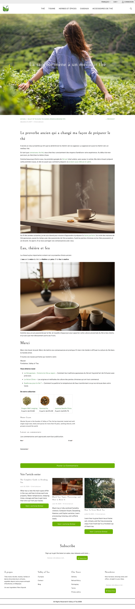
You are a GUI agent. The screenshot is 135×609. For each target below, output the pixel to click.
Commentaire (24, 449)
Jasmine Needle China (63, 408)
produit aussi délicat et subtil (80, 162)
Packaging (75, 584)
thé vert (65, 159)
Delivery (74, 577)
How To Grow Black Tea (94, 510)
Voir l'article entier (34, 506)
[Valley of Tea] (6, 9)
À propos (41, 577)
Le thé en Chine (30, 379)
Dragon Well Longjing (29, 408)
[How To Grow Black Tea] (99, 493)
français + (105, 2)
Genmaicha (43, 408)
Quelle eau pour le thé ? (33, 383)
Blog (39, 584)
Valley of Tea (73, 602)
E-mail (70, 440)
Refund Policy (76, 580)
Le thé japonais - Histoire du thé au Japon (39, 373)
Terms (73, 588)
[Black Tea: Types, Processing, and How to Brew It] (67, 486)
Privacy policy (76, 592)
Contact (40, 580)
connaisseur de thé (36, 152)
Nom (22, 440)
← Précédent (110, 119)
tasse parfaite (89, 235)
